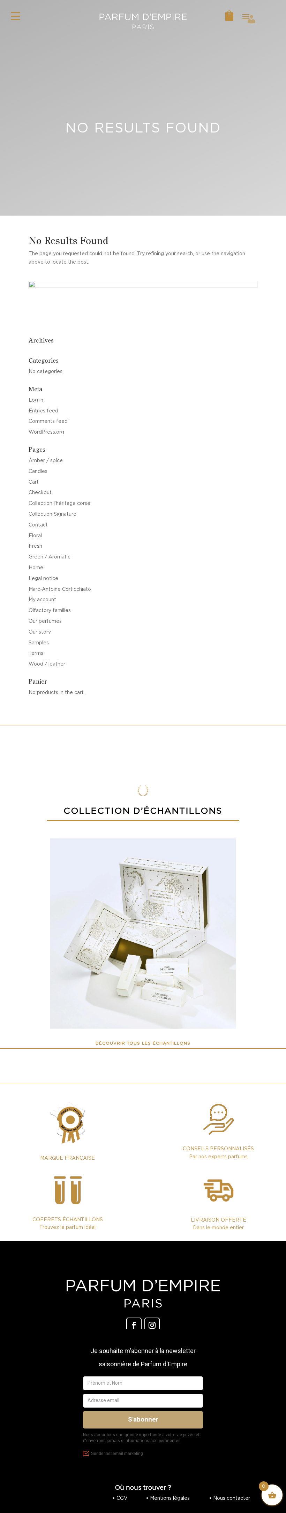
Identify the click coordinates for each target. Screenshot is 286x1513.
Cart (34, 482)
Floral (35, 535)
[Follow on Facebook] (134, 1325)
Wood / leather (47, 664)
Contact (38, 525)
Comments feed (48, 421)
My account (42, 599)
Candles (38, 471)
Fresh (35, 546)
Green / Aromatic (49, 557)
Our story (40, 632)
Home (36, 567)
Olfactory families (50, 610)
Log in (36, 400)
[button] (15, 15)
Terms (36, 653)
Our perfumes (45, 621)
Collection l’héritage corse (59, 503)
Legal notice (43, 578)
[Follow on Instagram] (152, 1325)
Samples (39, 642)
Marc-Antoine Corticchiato (60, 589)
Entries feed (43, 410)
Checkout (40, 492)
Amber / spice (46, 460)
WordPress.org (46, 432)
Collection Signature (52, 514)
